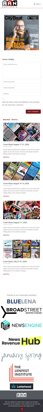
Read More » (6, 157)
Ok (22, 409)
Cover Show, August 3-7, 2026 (15, 222)
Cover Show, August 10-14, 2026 (16, 183)
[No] (41, 406)
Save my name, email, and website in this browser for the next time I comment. (21, 103)
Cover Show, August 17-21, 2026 (16, 144)
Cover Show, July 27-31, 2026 (15, 261)
